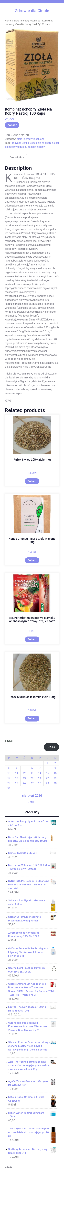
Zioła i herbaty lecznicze (27, 20)
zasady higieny (36, 146)
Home (8, 20)
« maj (31, 801)
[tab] (17, 157)
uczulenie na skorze (41, 142)
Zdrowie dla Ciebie (32, 10)
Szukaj (8, 740)
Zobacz (12, 125)
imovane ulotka (20, 142)
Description (17, 157)
